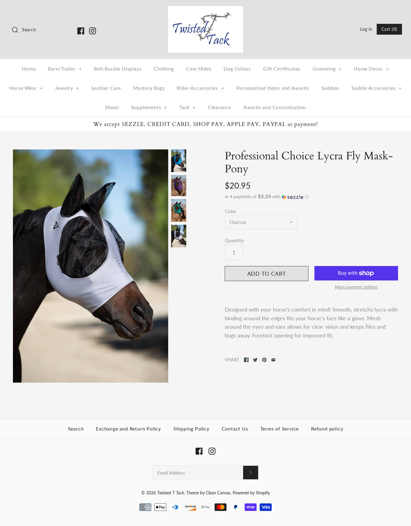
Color (230, 211)
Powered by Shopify (251, 492)
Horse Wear (26, 88)
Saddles (330, 88)
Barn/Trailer (65, 68)
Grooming (327, 68)
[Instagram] (92, 30)
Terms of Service (279, 428)
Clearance (219, 107)
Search (76, 428)
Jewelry (67, 88)
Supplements (149, 107)
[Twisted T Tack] (205, 10)
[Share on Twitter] (255, 360)
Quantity (234, 240)
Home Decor (371, 68)
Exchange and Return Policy (128, 428)
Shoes (112, 107)
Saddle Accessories (376, 88)
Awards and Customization (274, 107)
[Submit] (250, 472)
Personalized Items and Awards (272, 88)
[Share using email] (273, 360)
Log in (366, 29)
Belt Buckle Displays (117, 68)
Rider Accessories (200, 88)
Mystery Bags (149, 88)
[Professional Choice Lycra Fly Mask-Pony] (90, 266)
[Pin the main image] (264, 360)
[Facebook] (80, 30)
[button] (311, 197)
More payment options (356, 287)
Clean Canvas (218, 492)
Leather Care (106, 88)
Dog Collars (237, 68)
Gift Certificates (281, 68)
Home (29, 68)
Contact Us (235, 428)
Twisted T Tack (170, 492)
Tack (187, 107)
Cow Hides (198, 68)
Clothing (164, 68)
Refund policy (327, 428)
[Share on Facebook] (246, 360)
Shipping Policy (191, 428)
